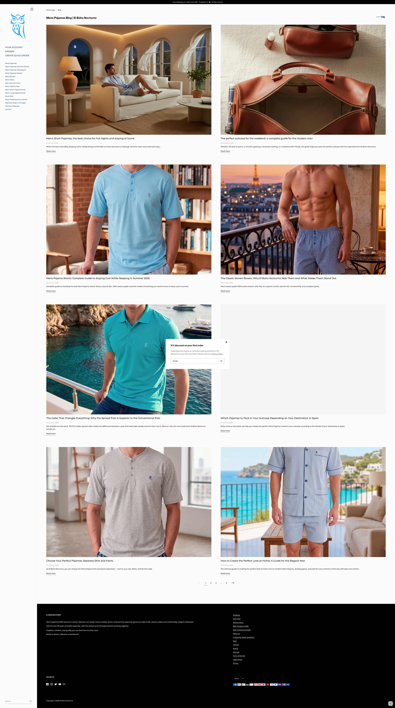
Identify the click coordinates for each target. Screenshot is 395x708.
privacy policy (216, 354)
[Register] (221, 361)
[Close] (226, 342)
